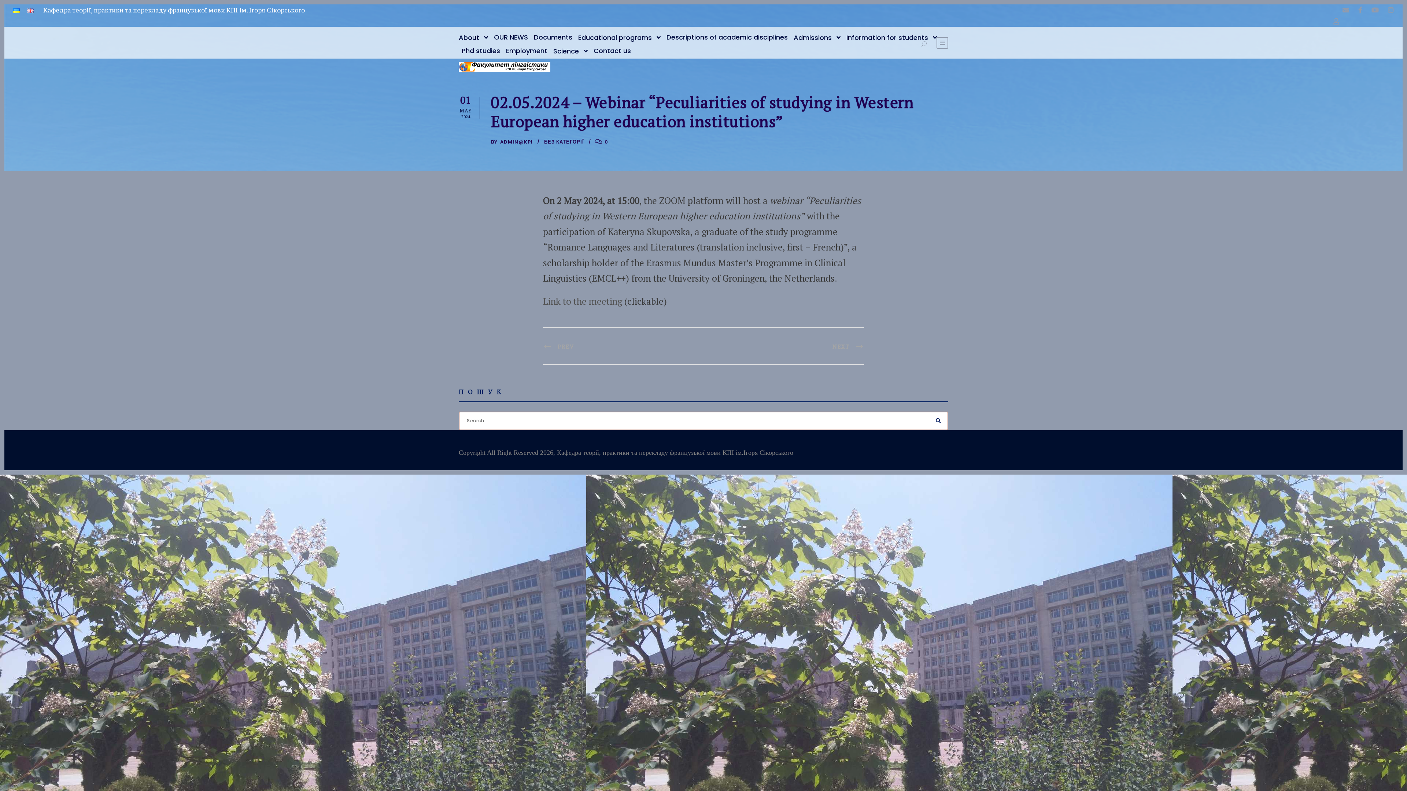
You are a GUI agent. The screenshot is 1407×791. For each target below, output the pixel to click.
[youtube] (1375, 9)
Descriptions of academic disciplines (727, 37)
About (469, 37)
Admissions (813, 37)
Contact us (612, 50)
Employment (526, 50)
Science (566, 51)
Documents (553, 37)
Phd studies (481, 50)
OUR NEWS (511, 37)
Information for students (887, 37)
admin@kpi (516, 141)
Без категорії (564, 141)
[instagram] (1391, 9)
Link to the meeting (582, 301)
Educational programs (615, 37)
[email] (1346, 9)
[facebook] (1360, 9)
